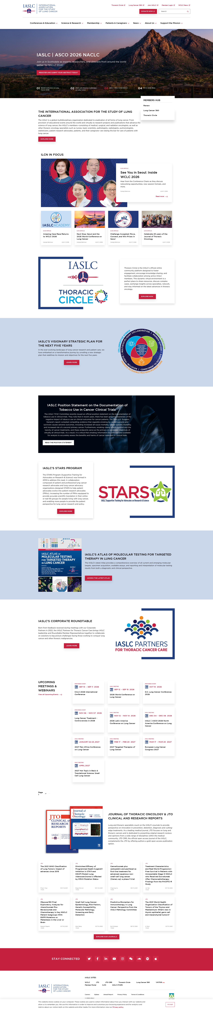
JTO (97, 982)
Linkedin (106, 958)
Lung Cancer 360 (135, 5)
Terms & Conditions (137, 994)
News (136, 23)
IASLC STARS (117, 985)
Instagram (122, 958)
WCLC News (183, 5)
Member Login (167, 5)
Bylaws (96, 994)
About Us (149, 23)
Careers (87, 994)
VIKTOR (159, 982)
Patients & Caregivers (116, 23)
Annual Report (108, 994)
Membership (93, 23)
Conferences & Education (42, 23)
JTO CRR (108, 982)
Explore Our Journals (106, 937)
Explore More (47, 139)
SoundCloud (139, 958)
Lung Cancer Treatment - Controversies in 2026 (86, 719)
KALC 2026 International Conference (86, 693)
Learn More (71, 362)
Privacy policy (118, 1007)
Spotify (147, 958)
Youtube (114, 958)
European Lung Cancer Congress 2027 (155, 748)
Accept (170, 1004)
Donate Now (147, 11)
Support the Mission (170, 23)
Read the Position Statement (58, 442)
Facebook (97, 958)
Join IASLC (152, 5)
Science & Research (71, 23)
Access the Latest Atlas (98, 578)
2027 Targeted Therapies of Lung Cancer (122, 748)
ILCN (104, 985)
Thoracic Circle (117, 5)
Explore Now (147, 296)
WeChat (131, 958)
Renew (146, 106)
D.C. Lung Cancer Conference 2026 (158, 693)
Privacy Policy (122, 994)
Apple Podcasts (156, 958)
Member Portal (90, 985)
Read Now (43, 72)
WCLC (87, 982)
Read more (160, 196)
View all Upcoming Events (48, 694)
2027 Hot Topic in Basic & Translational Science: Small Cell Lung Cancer (87, 773)
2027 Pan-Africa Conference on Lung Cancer (88, 748)
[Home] (40, 8)
